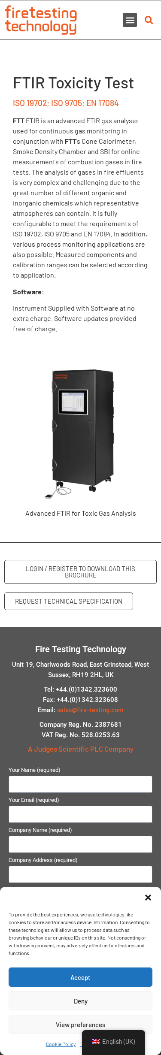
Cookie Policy (61, 1044)
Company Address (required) (43, 860)
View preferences (80, 1024)
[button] (148, 897)
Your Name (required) (35, 770)
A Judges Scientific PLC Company (81, 748)
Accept (80, 977)
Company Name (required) (40, 830)
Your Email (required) (34, 800)
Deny (81, 1001)
